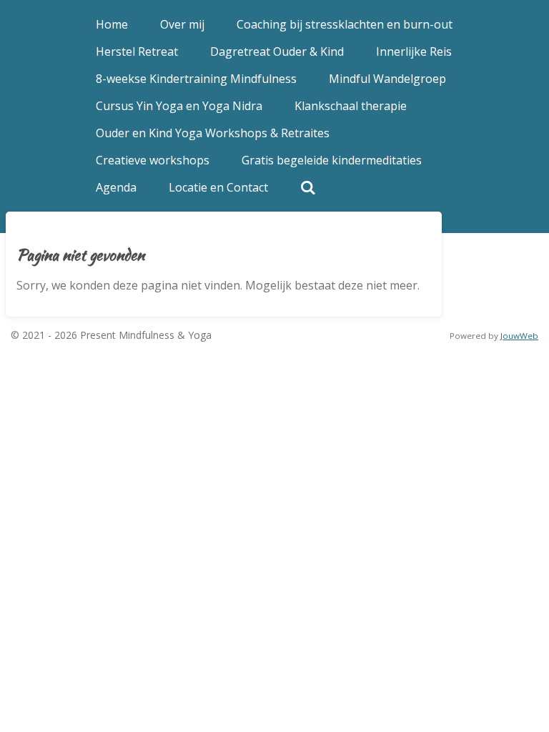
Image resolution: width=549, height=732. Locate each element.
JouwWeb (519, 335)
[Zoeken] (308, 187)
